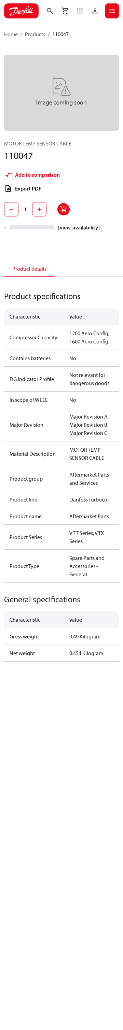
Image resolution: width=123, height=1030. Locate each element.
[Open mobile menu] (112, 10)
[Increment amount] (39, 209)
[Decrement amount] (11, 209)
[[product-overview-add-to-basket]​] (63, 209)
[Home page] (21, 10)
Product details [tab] (29, 268)
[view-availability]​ (79, 227)
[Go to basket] (64, 10)
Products (35, 34)
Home (11, 34)
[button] (79, 10)
